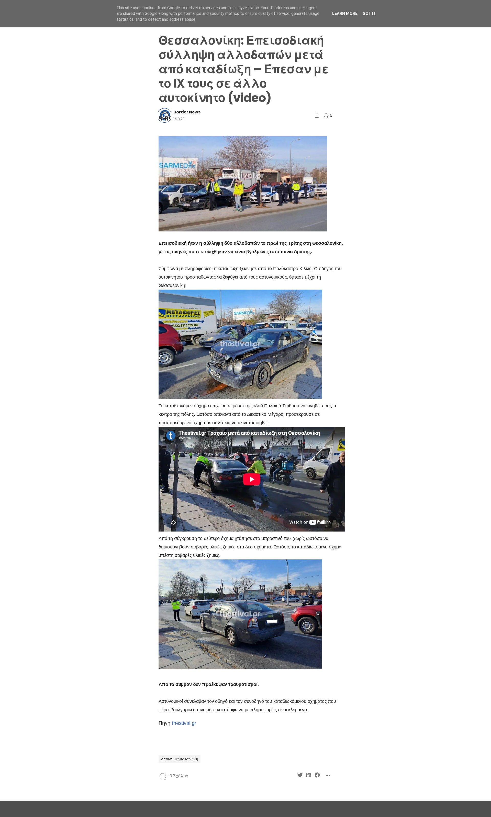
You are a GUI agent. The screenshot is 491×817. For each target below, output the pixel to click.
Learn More (345, 13)
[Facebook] (114, 329)
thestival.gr (184, 723)
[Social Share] (317, 115)
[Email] (114, 338)
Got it (369, 13)
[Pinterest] (97, 338)
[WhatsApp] (105, 338)
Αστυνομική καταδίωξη (179, 759)
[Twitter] (97, 329)
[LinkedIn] (105, 329)
